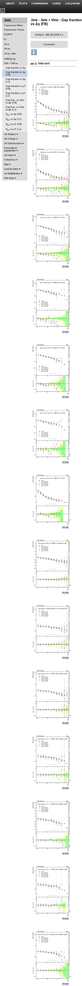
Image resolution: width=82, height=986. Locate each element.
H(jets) (8, 34)
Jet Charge (10, 138)
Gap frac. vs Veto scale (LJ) (15, 108)
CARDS (56, 3)
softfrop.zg (9, 58)
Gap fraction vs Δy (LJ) (16, 80)
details (65, 136)
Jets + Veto (10, 63)
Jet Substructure (13, 143)
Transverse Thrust (14, 29)
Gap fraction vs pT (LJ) (16, 94)
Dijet (6, 164)
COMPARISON (39, 3)
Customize (49, 44)
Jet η (6, 44)
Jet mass (9, 155)
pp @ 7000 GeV (40, 63)
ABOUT (10, 3)
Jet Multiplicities (12, 173)
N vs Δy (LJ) (13, 119)
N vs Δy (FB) (14, 114)
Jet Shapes (10, 134)
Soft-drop (9, 178)
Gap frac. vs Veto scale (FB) (15, 101)
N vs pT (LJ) (13, 129)
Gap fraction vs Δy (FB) (16, 73)
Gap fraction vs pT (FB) (16, 87)
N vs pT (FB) (14, 124)
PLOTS (23, 3)
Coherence (10, 159)
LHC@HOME (72, 3)
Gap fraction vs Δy (16, 67)
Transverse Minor (13, 25)
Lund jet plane (11, 169)
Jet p (7, 48)
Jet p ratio (10, 53)
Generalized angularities (10, 149)
